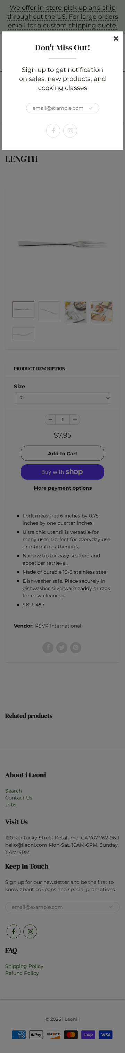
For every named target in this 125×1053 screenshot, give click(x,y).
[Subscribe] (90, 108)
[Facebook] (53, 131)
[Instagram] (70, 131)
